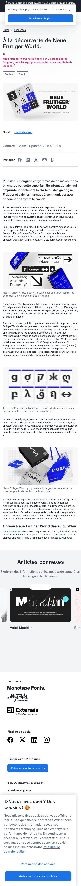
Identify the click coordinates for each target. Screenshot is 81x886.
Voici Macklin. (22, 627)
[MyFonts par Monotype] (22, 699)
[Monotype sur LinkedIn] (34, 740)
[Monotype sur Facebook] (10, 740)
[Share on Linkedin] (28, 160)
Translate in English (40, 18)
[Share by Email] (44, 159)
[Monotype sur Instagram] (47, 740)
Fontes (9, 74)
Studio (22, 74)
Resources (20, 29)
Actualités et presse (19, 790)
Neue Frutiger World (13, 531)
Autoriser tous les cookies (38, 876)
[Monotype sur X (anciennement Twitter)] (22, 740)
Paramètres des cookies (38, 864)
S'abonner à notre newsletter (27, 768)
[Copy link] (52, 160)
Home (6, 29)
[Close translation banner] (69, 10)
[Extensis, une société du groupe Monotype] (22, 712)
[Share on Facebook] (20, 160)
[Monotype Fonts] (22, 689)
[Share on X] (36, 160)
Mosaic (62, 534)
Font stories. (23, 132)
